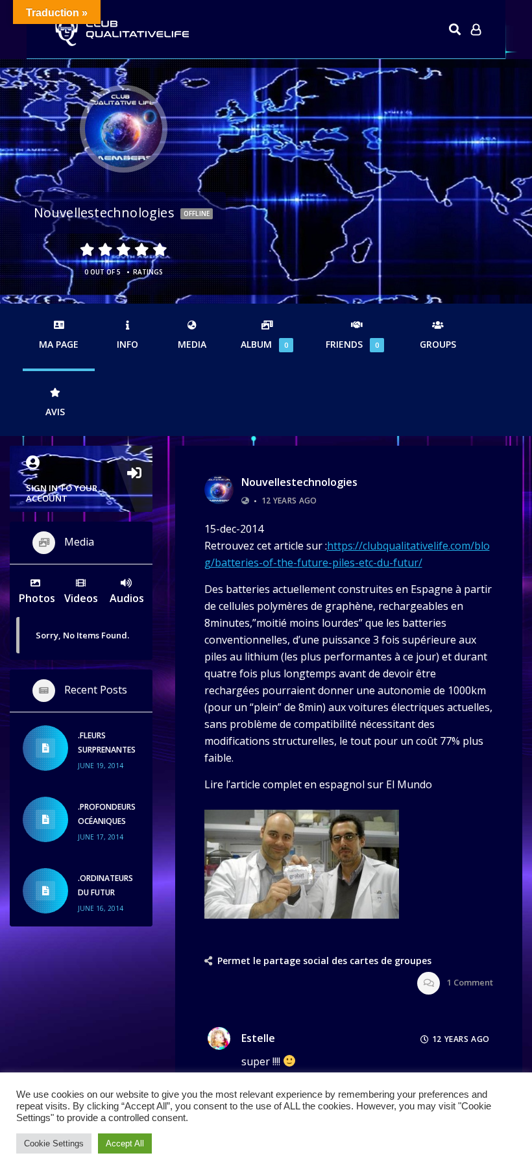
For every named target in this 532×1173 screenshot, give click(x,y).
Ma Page (59, 344)
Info (127, 344)
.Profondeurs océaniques (107, 814)
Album (264, 344)
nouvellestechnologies (299, 482)
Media (192, 344)
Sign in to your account (61, 493)
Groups (438, 344)
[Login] (476, 29)
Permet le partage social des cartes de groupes (324, 960)
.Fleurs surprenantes (107, 742)
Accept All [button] (125, 1143)
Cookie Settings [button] (54, 1143)
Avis (55, 411)
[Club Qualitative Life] (120, 29)
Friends (352, 344)
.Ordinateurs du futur (105, 885)
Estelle (258, 1038)
